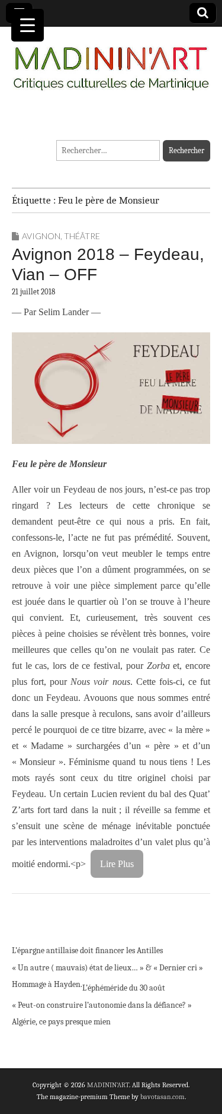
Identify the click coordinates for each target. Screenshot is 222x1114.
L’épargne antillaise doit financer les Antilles (87, 950)
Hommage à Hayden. (47, 984)
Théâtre (82, 236)
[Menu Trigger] (27, 25)
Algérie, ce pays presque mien (61, 1022)
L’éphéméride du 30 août (123, 988)
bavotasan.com (162, 1097)
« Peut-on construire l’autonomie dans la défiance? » (102, 1005)
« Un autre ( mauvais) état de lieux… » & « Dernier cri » (107, 968)
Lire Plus (117, 864)
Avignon (41, 236)
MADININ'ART (108, 1085)
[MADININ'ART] (111, 61)
